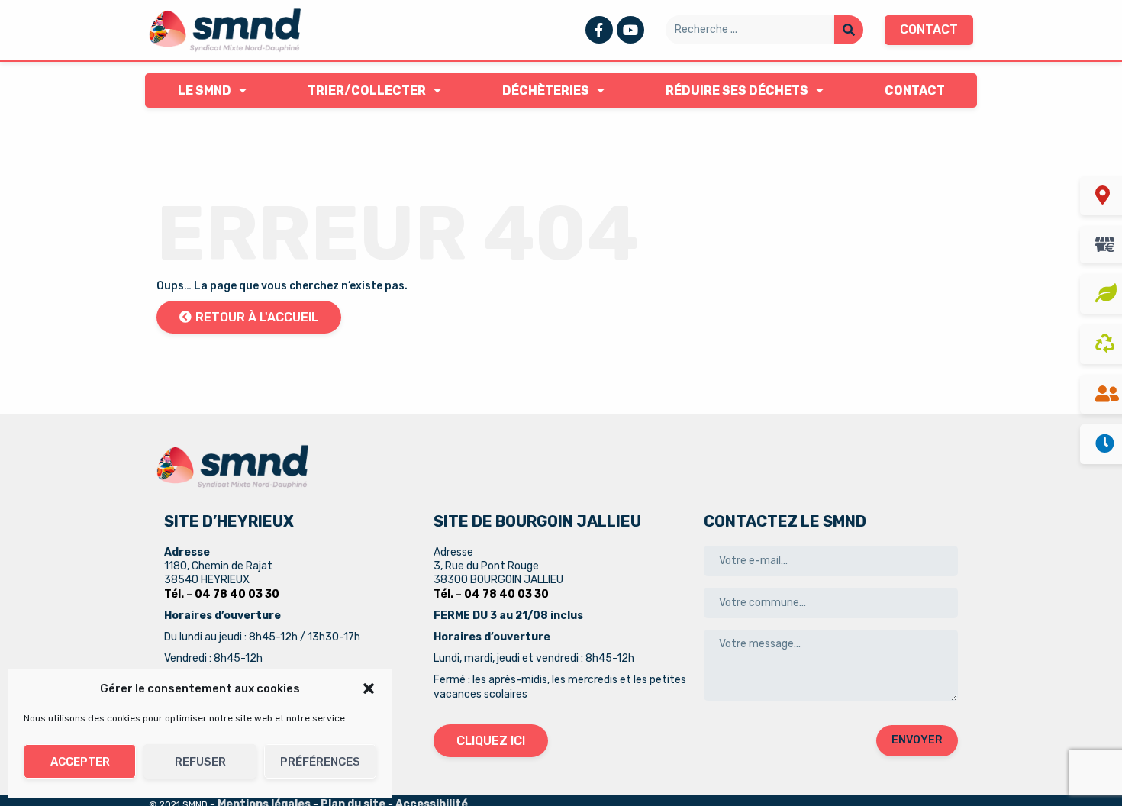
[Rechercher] (848, 29)
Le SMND (204, 90)
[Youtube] (630, 30)
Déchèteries (545, 90)
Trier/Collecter (367, 90)
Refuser (200, 762)
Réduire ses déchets (737, 90)
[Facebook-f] (599, 30)
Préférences (320, 762)
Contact (915, 90)
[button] (368, 688)
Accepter (80, 762)
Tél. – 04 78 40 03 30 (221, 594)
